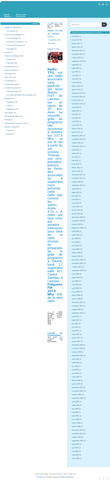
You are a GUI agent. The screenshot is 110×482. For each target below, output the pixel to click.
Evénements (11, 109)
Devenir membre (10, 70)
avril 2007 (75, 331)
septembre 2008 (77, 270)
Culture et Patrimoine (12, 56)
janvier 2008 (76, 299)
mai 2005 (75, 412)
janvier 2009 (76, 256)
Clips (8, 105)
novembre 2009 (77, 221)
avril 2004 (75, 455)
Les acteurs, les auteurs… (16, 42)
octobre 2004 (76, 437)
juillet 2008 (75, 277)
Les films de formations (15, 45)
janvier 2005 (76, 426)
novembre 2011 (77, 139)
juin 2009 (75, 238)
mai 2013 (75, 75)
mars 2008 (75, 292)
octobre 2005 (76, 394)
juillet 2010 (75, 192)
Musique (8, 98)
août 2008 (75, 274)
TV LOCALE (11, 31)
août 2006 (75, 359)
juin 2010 (75, 196)
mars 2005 (75, 419)
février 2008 (76, 295)
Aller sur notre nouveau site (21, 15)
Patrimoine (10, 63)
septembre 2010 (77, 185)
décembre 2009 (77, 217)
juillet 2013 (75, 68)
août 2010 (75, 189)
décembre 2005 (77, 387)
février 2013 (76, 86)
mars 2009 (75, 249)
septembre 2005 (77, 398)
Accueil (7, 15)
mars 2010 (75, 206)
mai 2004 (75, 451)
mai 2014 (75, 36)
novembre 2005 (77, 391)
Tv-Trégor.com (52, 23)
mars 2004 (75, 458)
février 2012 (76, 128)
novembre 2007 (77, 306)
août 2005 (75, 401)
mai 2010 (75, 199)
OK (103, 24)
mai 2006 (75, 370)
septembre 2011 (77, 146)
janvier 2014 (76, 47)
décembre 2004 (77, 430)
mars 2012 (75, 125)
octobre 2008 (76, 267)
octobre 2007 (76, 309)
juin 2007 (75, 323)
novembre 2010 (77, 178)
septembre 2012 (77, 104)
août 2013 (75, 65)
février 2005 (76, 423)
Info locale (51, 43)
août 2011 (75, 150)
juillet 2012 (75, 111)
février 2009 (76, 253)
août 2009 (75, 231)
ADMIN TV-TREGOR (12, 27)
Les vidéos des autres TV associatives (20, 95)
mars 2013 (75, 82)
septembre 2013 (77, 61)
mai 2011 (75, 160)
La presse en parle (11, 84)
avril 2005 (75, 416)
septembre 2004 (77, 440)
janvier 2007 (76, 341)
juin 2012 (75, 114)
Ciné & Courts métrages (13, 34)
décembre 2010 (77, 174)
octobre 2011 (76, 143)
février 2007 (76, 338)
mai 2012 (75, 118)
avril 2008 (75, 288)
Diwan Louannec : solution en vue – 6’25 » (59, 314)
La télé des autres (11, 88)
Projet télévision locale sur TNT (15, 123)
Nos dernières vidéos (12, 116)
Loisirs (9, 130)
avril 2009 (75, 245)
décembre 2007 (77, 302)
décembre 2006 (77, 345)
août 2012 (75, 107)
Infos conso (9, 77)
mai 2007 (75, 327)
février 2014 (76, 43)
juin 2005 (75, 409)
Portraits (8, 120)
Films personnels (12, 91)
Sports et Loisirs (10, 127)
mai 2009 (75, 242)
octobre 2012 (76, 100)
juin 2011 (75, 157)
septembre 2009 (77, 228)
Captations (10, 102)
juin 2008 (75, 281)
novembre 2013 (77, 54)
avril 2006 (75, 373)
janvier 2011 (76, 171)
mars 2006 (75, 377)
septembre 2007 (77, 313)
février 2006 (76, 380)
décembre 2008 (77, 260)
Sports (9, 134)
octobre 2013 (76, 57)
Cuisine (7, 52)
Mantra (63, 477)
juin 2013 (75, 72)
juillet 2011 (75, 153)
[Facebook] (99, 4)
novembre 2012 (77, 96)
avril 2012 (75, 121)
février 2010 (76, 210)
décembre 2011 (77, 135)
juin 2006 (75, 366)
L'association (9, 81)
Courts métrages (12, 38)
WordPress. (70, 477)
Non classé (8, 112)
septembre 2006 (77, 355)
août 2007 (75, 316)
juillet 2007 (75, 320)
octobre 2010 (76, 182)
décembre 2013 (77, 50)
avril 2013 (75, 79)
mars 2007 (75, 334)
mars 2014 (75, 40)
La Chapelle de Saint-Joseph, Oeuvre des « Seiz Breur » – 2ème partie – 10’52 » (51, 318)
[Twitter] (103, 4)
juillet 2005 (75, 405)
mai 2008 (75, 284)
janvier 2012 (76, 132)
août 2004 (75, 444)
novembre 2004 (77, 433)
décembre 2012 (77, 93)
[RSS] (106, 4)
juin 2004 (75, 448)
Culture (9, 59)
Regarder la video (53, 49)
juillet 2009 (75, 235)
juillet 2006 (75, 362)
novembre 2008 (77, 263)
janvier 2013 (76, 89)
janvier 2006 (76, 384)
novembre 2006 (77, 348)
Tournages (10, 49)
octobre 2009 (76, 224)
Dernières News (10, 66)
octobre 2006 (76, 352)
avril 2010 (75, 203)
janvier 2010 (76, 214)
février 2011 (76, 167)
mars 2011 (75, 164)
